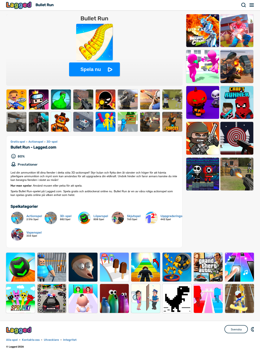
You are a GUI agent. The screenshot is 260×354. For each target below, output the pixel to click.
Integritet (70, 340)
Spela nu (90, 69)
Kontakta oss (31, 340)
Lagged (19, 5)
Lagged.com (19, 330)
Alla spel (12, 340)
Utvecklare (51, 340)
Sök (244, 5)
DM (253, 329)
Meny (252, 5)
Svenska (236, 329)
